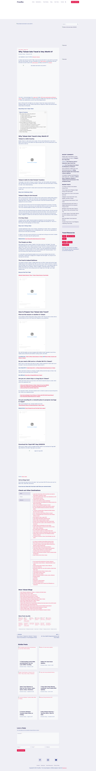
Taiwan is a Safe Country (25, 115)
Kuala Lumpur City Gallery (38, 573)
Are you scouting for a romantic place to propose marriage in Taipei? (34, 126)
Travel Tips (26, 49)
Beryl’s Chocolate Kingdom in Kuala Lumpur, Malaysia (44, 575)
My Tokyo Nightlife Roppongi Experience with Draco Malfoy (50, 636)
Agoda (64, 242)
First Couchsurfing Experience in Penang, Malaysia (43, 561)
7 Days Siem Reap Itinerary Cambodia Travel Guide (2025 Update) (48, 688)
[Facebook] (40, 760)
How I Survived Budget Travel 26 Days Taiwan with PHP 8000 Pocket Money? (36, 605)
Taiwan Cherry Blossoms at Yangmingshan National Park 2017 (33, 386)
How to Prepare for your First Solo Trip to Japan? (35, 408)
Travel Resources (49, 765)
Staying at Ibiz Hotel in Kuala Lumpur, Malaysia (42, 565)
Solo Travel (21, 49)
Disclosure (43, 765)
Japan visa (35, 97)
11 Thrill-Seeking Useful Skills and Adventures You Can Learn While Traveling (27, 663)
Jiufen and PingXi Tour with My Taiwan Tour (29, 387)
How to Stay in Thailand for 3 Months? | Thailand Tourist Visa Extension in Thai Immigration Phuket (27, 636)
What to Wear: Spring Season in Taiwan (28, 601)
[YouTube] (56, 760)
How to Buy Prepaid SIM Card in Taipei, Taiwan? (30, 600)
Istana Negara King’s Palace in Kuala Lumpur (42, 571)
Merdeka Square (36, 576)
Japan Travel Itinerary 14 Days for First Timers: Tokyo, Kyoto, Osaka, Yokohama (27, 688)
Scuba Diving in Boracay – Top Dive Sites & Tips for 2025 (47, 713)
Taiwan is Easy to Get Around (27, 117)
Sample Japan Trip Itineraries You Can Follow (42, 525)
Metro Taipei (24, 476)
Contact (62, 1)
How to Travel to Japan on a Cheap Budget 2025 (43, 530)
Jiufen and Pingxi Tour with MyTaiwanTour (28, 604)
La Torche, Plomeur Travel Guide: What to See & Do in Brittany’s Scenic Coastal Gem (70, 215)
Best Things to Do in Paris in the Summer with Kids (43, 542)
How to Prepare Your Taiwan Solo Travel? (28, 122)
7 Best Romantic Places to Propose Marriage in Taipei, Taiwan (31, 405)
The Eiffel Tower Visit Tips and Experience (41, 550)
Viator (64, 238)
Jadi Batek (35, 577)
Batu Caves (35, 579)
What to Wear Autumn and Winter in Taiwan (29, 596)
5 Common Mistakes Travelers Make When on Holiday (26, 713)
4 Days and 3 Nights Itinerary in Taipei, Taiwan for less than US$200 (34, 385)
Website (48, 747)
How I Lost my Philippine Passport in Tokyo (41, 504)
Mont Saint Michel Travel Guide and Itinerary (42, 546)
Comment (19, 733)
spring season (35, 62)
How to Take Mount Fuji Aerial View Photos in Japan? (44, 506)
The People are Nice (25, 119)
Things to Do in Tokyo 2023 (38, 499)
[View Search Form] (65, 2)
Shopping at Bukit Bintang (38, 581)
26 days (50, 62)
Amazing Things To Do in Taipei (26, 593)
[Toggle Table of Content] (45, 112)
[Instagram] (48, 760)
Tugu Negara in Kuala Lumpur (39, 572)
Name (18, 747)
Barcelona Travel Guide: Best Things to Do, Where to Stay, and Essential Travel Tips (70, 210)
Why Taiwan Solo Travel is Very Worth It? (27, 113)
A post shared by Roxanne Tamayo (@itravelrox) (32, 175)
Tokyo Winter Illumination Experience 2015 (41, 518)
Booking (70, 242)
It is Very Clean (24, 118)
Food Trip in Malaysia (37, 566)
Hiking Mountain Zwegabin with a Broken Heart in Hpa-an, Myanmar (70, 172)
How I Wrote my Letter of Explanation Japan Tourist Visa (44, 532)
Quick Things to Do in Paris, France (40, 555)
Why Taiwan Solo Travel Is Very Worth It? (28, 594)
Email (33, 747)
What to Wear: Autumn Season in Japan (41, 519)
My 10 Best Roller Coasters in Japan (40, 529)
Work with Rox (75, 2)
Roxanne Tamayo (22, 54)
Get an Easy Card (25, 129)
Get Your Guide (71, 236)
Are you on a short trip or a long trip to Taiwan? (30, 125)
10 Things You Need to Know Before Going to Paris (43, 541)
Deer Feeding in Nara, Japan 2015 (40, 517)
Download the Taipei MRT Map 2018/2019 (29, 128)
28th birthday (43, 61)
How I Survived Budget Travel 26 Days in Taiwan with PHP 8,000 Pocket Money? (37, 395)
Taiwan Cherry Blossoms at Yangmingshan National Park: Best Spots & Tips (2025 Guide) (38, 603)
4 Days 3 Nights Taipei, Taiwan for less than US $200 (31, 608)
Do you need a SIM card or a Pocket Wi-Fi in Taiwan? (31, 124)
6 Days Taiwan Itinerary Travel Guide (40, 275)
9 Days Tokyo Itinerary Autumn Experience (41, 500)
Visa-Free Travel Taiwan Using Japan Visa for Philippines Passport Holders (35, 609)
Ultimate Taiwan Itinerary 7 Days (25, 275)
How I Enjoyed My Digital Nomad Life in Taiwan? (35, 238)
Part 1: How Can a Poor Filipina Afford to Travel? (43, 513)
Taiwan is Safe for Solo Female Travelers (29, 116)
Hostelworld (65, 244)
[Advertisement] (48, 12)
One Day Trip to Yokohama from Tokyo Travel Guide (43, 521)
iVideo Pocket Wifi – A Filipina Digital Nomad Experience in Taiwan (33, 607)
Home (33, 1)
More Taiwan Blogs (23, 131)
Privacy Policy (56, 765)
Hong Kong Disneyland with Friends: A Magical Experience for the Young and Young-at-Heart (70, 205)
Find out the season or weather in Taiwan (29, 123)
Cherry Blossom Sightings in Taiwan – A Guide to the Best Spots (33, 592)
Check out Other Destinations (25, 130)
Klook (64, 236)
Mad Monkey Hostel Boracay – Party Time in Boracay (21, 624)
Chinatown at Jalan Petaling (38, 580)
